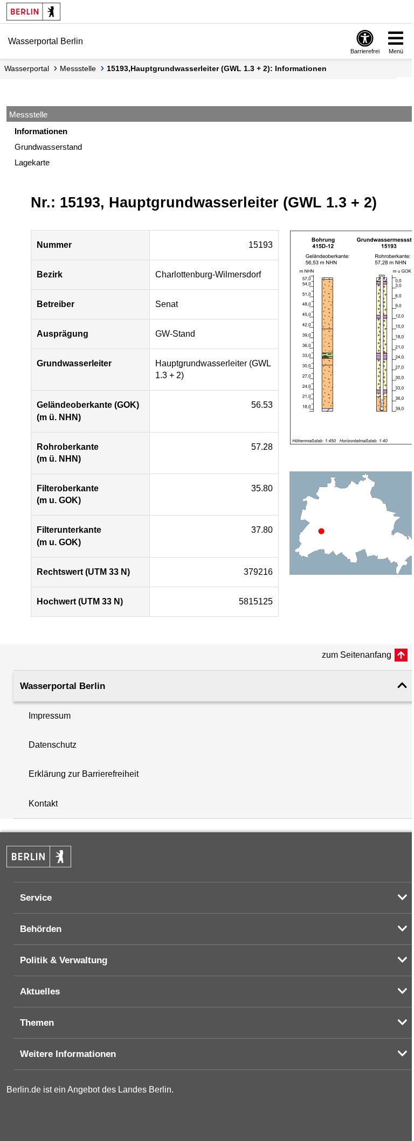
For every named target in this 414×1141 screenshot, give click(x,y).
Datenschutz (53, 744)
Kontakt (43, 803)
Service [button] (36, 898)
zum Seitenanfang (356, 654)
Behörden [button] (40, 929)
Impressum (50, 715)
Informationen (41, 131)
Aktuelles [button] (40, 991)
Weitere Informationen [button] (68, 1054)
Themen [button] (37, 1023)
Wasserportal (26, 68)
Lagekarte (32, 162)
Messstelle (78, 68)
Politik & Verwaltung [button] (63, 960)
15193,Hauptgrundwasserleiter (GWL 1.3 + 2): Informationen (217, 68)
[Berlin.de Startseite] (33, 11)
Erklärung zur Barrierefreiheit (84, 773)
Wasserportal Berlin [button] (62, 686)
